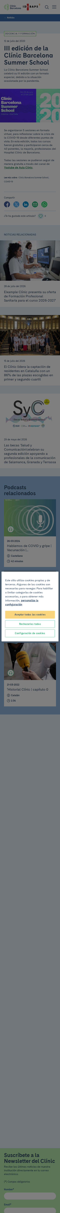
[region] (30, 606)
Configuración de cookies (30, 633)
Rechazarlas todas (30, 623)
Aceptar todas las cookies (30, 614)
